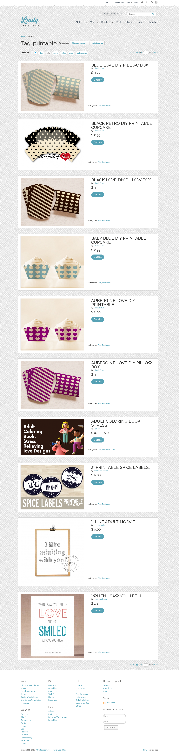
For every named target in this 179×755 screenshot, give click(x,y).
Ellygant (97, 428)
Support (106, 685)
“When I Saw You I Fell (116, 595)
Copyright (107, 688)
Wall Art (51, 694)
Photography (26, 738)
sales (64, 53)
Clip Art (24, 717)
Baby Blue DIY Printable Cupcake (118, 240)
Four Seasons (82, 694)
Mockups (25, 703)
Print (99, 106)
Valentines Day (82, 703)
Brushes (24, 714)
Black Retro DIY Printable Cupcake (121, 125)
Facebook (146, 2)
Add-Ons (25, 741)
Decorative (26, 720)
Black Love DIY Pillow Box (121, 179)
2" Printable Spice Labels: (120, 467)
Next (155, 53)
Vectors (24, 735)
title (48, 53)
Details (98, 79)
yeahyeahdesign (100, 599)
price (71, 53)
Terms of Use (55, 750)
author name (82, 53)
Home (23, 37)
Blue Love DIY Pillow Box (119, 65)
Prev (131, 53)
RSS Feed (111, 702)
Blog (64, 750)
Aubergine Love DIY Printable (113, 302)
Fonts (23, 723)
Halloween (81, 697)
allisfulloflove (99, 68)
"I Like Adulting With (114, 521)
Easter (78, 691)
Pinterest (151, 2)
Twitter (141, 2)
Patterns (24, 732)
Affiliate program (42, 750)
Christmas (80, 688)
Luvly (145, 750)
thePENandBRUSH (101, 471)
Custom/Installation (29, 697)
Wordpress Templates (31, 700)
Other (113, 450)
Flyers (51, 697)
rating (55, 53)
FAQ (105, 691)
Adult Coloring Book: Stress (116, 423)
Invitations (52, 691)
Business (52, 685)
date (41, 53)
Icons (23, 688)
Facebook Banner (29, 691)
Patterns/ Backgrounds (58, 717)
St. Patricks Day (82, 700)
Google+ (156, 2)
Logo (23, 729)
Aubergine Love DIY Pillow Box (121, 364)
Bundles (79, 685)
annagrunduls (99, 525)
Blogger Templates (30, 685)
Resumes (52, 700)
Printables (106, 106)
